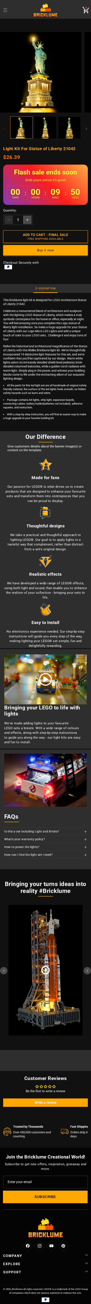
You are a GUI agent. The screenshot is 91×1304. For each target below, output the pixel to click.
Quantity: (10, 210)
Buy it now (45, 250)
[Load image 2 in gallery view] (45, 128)
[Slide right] (86, 128)
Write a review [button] (46, 1103)
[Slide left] (4, 128)
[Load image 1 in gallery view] (21, 128)
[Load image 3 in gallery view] (69, 128)
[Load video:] (45, 970)
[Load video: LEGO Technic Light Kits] (45, 679)
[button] (85, 10)
